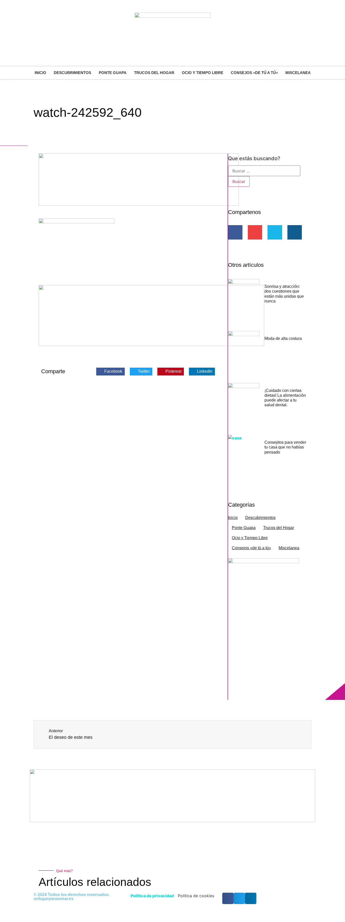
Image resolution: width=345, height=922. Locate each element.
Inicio (40, 72)
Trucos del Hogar (154, 72)
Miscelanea (298, 72)
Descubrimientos (72, 72)
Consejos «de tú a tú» (254, 72)
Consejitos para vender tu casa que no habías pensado (285, 447)
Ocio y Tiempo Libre (202, 72)
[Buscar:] (264, 171)
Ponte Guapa (113, 72)
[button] (110, 372)
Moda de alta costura (283, 338)
